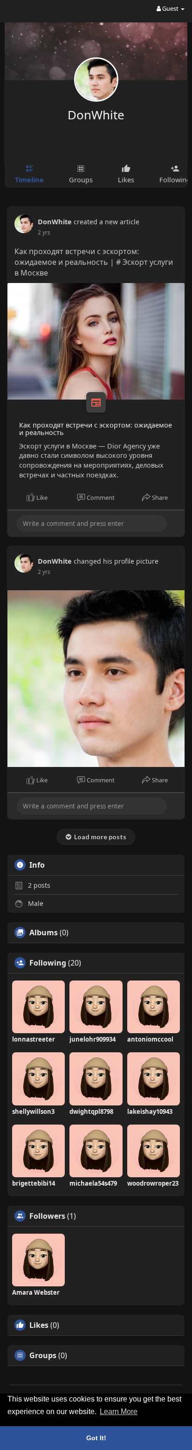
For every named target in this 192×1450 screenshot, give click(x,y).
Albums (43, 932)
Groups (42, 1355)
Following (47, 963)
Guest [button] (170, 8)
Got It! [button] (96, 1438)
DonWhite (96, 114)
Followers (47, 1216)
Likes (38, 1325)
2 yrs (44, 232)
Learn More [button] (118, 1411)
